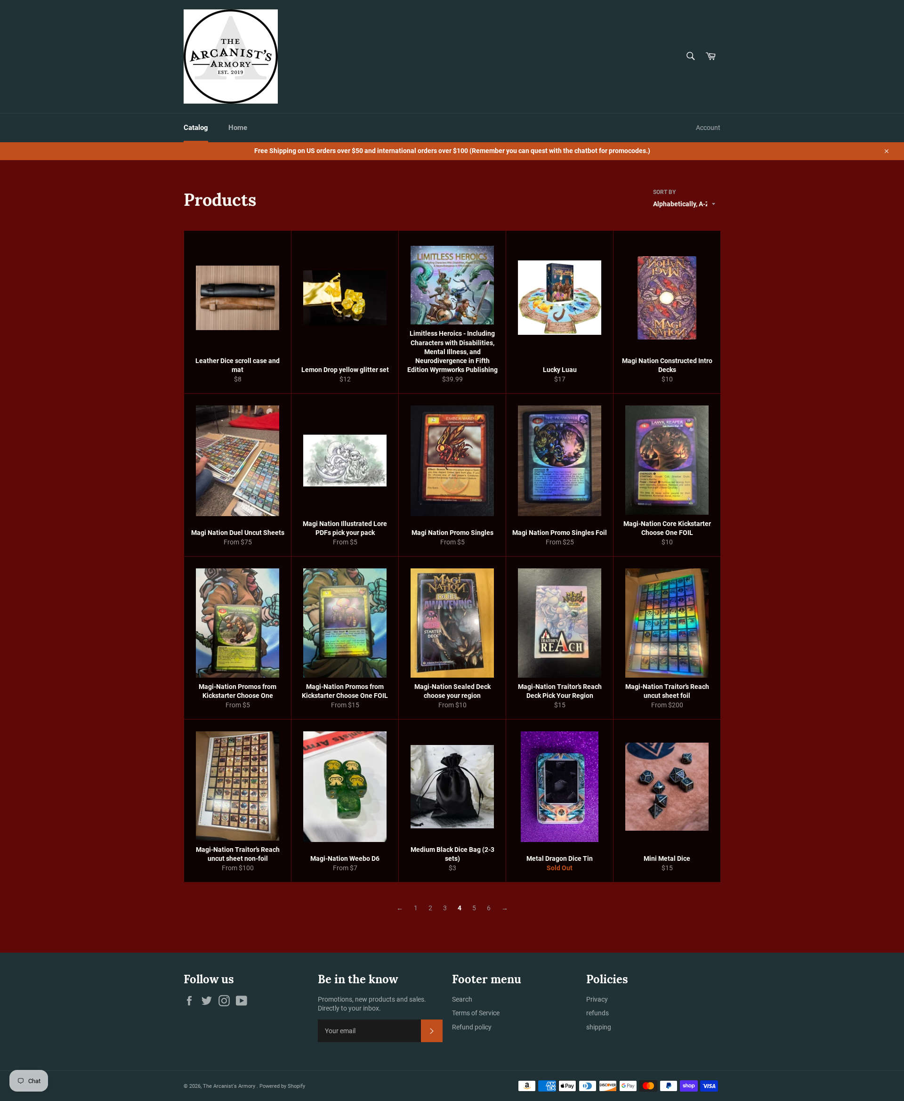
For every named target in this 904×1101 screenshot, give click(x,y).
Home (237, 127)
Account (708, 127)
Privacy (597, 999)
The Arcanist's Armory (230, 1086)
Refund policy (472, 1027)
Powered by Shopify (282, 1086)
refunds (597, 1013)
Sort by (664, 192)
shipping (598, 1027)
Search (462, 999)
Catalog (196, 127)
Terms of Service (476, 1013)
